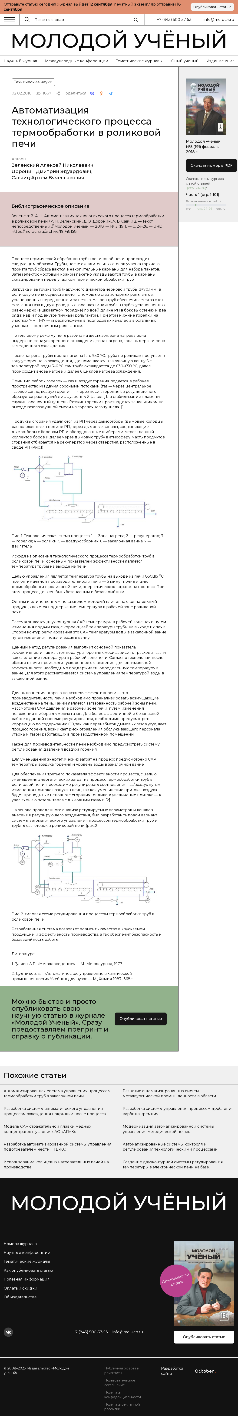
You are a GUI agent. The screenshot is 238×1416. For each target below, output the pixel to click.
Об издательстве (20, 1297)
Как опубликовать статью (28, 1270)
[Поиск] (136, 20)
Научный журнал (20, 61)
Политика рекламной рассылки (122, 1406)
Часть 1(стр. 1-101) (202, 194)
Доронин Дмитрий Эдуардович (51, 171)
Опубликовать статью (212, 7)
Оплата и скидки (20, 1288)
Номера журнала (20, 1244)
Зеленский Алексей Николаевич (52, 165)
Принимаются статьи (175, 1279)
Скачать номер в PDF (211, 165)
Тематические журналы (139, 61)
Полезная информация (27, 1279)
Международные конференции (76, 61)
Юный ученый (184, 61)
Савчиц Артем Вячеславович (48, 177)
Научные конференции (27, 1252)
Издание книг (220, 61)
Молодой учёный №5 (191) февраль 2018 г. (203, 146)
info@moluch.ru (219, 19)
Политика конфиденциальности (122, 1394)
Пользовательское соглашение (119, 1382)
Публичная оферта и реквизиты (121, 1370)
